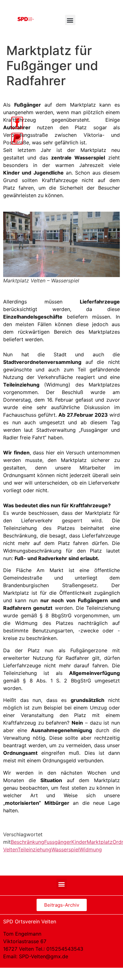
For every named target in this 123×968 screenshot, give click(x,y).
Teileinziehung (34, 849)
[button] (70, 20)
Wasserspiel (65, 849)
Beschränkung (27, 842)
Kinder (79, 842)
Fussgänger (57, 842)
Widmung (90, 849)
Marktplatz (100, 842)
